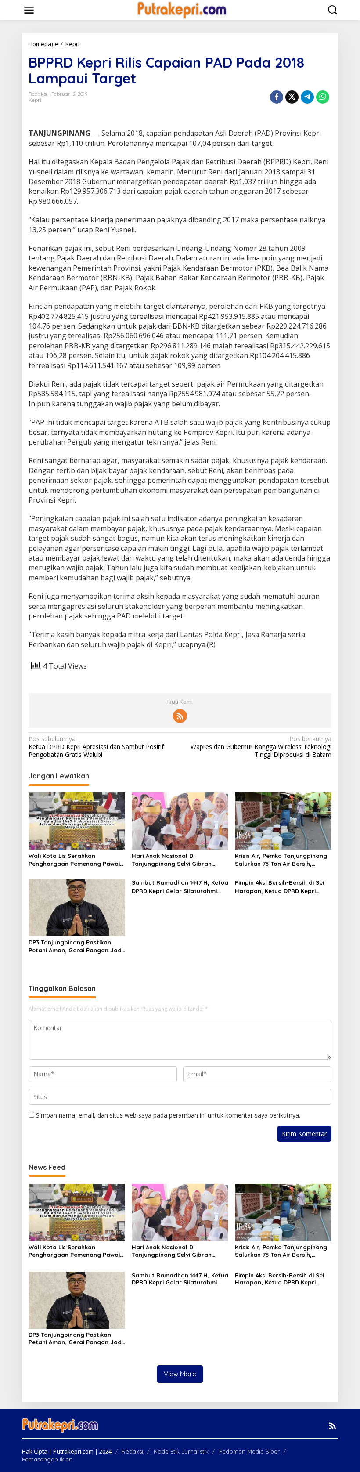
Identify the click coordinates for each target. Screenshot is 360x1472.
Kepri (35, 100)
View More (180, 1374)
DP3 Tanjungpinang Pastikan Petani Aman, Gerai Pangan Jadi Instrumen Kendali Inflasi (76, 946)
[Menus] (29, 10)
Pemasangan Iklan (47, 1459)
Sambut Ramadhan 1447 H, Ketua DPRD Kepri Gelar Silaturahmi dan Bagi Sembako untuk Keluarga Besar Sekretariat (180, 886)
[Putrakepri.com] (181, 9)
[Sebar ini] (276, 97)
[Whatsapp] (322, 97)
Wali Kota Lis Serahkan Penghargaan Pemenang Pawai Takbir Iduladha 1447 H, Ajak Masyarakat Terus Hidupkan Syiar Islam (74, 860)
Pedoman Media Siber (249, 1451)
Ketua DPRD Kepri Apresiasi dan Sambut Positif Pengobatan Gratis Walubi (96, 747)
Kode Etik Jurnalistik (181, 1451)
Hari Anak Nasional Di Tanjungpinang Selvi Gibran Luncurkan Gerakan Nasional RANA (174, 860)
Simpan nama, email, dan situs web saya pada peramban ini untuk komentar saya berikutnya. (168, 1115)
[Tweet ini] (292, 97)
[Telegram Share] (307, 97)
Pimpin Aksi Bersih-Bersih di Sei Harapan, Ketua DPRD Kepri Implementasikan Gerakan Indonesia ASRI (279, 886)
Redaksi (132, 1451)
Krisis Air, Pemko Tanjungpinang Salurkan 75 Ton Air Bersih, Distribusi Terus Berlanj (281, 860)
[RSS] (180, 716)
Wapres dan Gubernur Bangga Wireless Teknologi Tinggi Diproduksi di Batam (261, 747)
